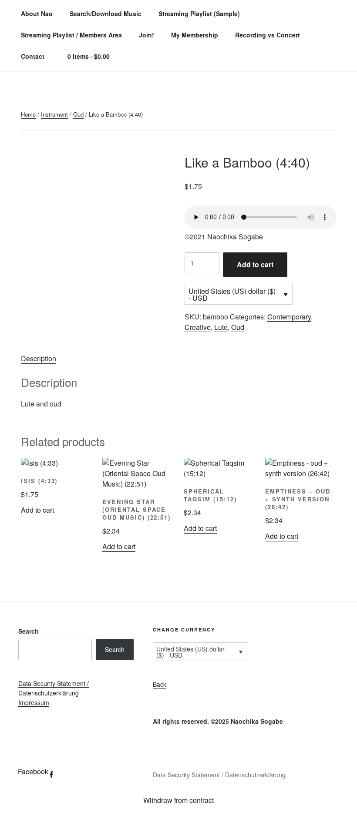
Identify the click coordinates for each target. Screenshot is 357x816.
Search (28, 631)
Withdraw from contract (178, 800)
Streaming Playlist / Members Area (71, 34)
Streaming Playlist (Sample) (199, 13)
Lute (221, 327)
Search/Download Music (105, 13)
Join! (146, 34)
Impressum (33, 702)
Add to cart (255, 264)
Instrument (54, 114)
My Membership (194, 34)
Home (28, 114)
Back (159, 684)
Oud (78, 114)
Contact (32, 56)
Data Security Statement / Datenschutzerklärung (219, 774)
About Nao (37, 13)
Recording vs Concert (267, 34)
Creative (198, 327)
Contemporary (289, 317)
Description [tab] (38, 358)
